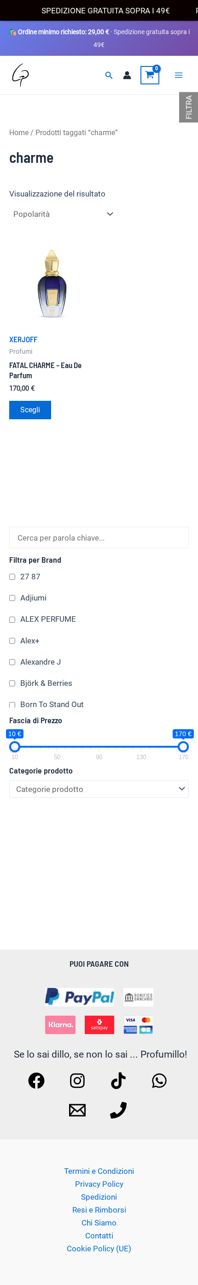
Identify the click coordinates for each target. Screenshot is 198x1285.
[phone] (120, 1110)
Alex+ (30, 640)
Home (19, 132)
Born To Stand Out (52, 704)
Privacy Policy (99, 1184)
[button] (109, 75)
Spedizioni (99, 1197)
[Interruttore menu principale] (179, 75)
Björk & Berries (46, 683)
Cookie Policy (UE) (99, 1248)
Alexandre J (40, 661)
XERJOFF (23, 339)
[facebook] (38, 1080)
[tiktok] (120, 1080)
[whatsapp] (161, 1080)
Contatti (99, 1235)
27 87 (30, 576)
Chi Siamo (99, 1222)
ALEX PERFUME (48, 619)
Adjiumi (33, 597)
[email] (79, 1110)
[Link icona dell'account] (127, 75)
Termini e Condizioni (99, 1171)
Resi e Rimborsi (99, 1209)
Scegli (30, 409)
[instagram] (79, 1080)
